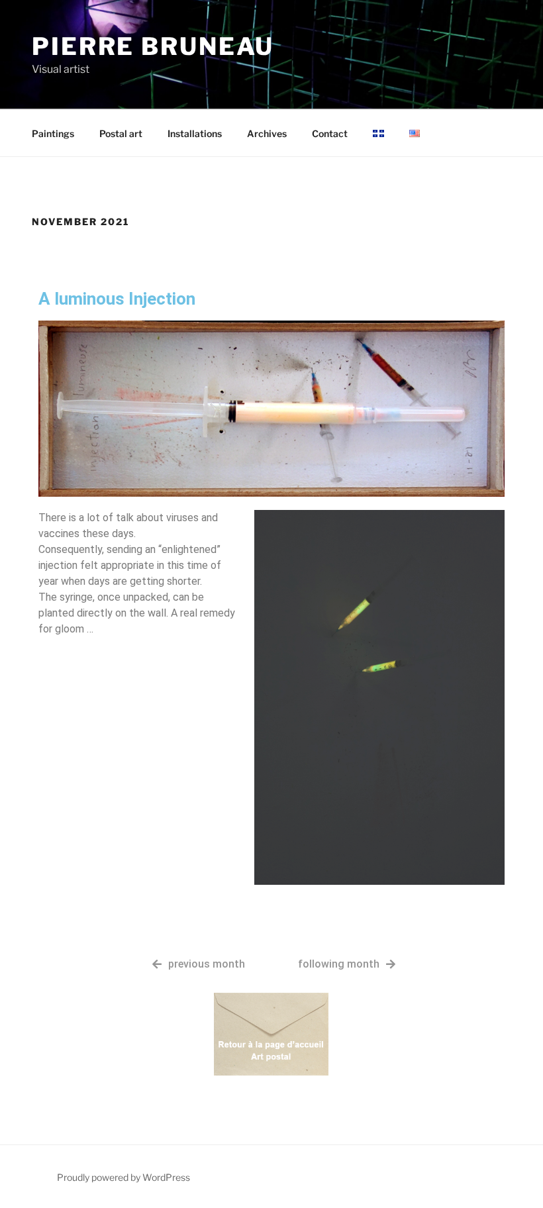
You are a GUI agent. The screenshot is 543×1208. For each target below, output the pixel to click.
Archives (267, 133)
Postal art (120, 133)
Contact (330, 133)
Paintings (53, 133)
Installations (195, 133)
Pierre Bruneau (153, 46)
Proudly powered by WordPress (123, 1177)
